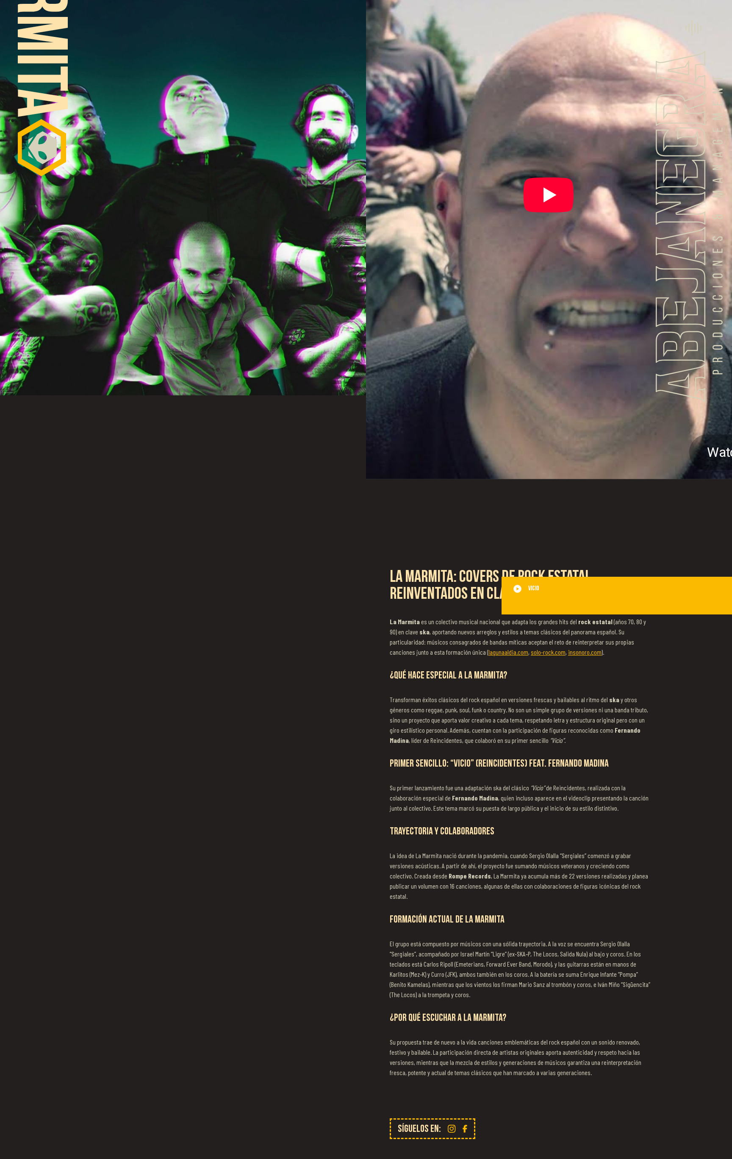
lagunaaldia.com (508, 652)
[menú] (693, 28)
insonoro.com (585, 652)
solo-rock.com (548, 652)
